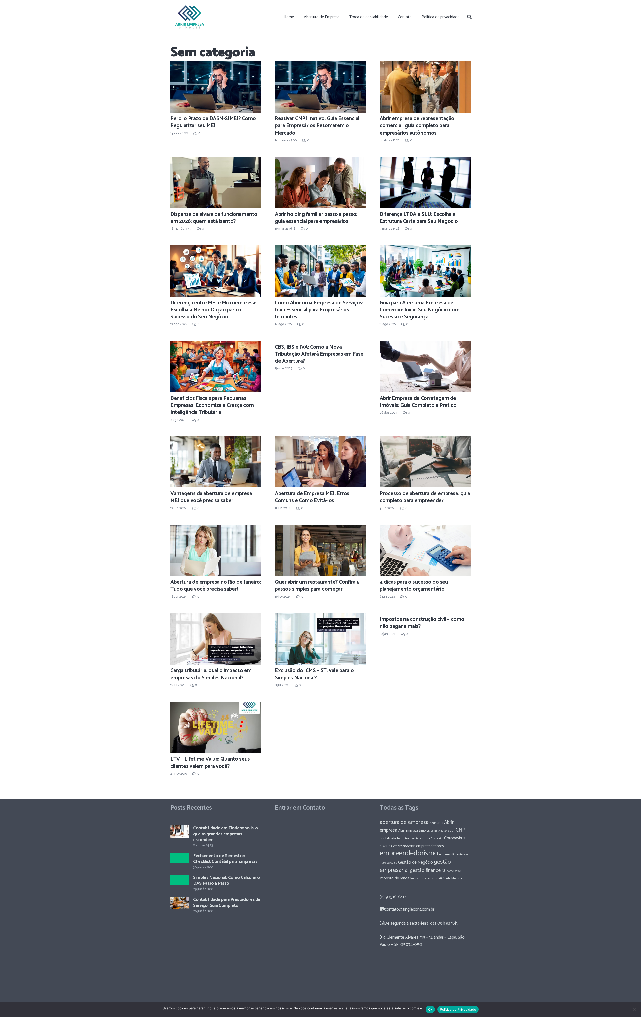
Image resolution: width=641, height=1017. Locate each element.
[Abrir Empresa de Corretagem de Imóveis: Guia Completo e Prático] (425, 366)
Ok (430, 1009)
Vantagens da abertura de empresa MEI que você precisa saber (211, 497)
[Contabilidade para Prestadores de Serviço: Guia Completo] (179, 903)
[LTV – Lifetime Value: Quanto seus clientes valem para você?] (215, 727)
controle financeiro (431, 838)
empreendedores (430, 846)
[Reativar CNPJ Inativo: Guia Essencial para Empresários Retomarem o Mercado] (320, 86)
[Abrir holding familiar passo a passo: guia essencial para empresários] (320, 182)
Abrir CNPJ (436, 823)
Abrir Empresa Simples (414, 830)
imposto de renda (394, 878)
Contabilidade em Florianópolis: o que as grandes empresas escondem (225, 834)
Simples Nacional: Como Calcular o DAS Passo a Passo (226, 880)
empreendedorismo (409, 853)
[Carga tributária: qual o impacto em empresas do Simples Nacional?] (215, 638)
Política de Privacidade (458, 1009)
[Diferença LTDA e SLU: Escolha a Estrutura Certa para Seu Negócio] (425, 182)
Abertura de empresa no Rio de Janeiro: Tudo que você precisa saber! (215, 586)
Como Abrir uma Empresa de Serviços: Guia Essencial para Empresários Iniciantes (319, 309)
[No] (634, 1009)
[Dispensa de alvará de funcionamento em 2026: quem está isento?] (215, 182)
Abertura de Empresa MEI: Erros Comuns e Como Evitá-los (312, 497)
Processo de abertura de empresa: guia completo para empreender (425, 497)
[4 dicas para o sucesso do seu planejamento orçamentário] (425, 550)
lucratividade (442, 878)
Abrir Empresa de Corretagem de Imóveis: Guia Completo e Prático (418, 402)
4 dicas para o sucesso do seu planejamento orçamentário (414, 586)
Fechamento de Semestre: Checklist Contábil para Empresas (225, 858)
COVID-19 (386, 846)
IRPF (430, 878)
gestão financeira (428, 870)
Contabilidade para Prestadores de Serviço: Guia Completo (226, 902)
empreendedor (404, 846)
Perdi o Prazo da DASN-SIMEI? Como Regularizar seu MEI (213, 122)
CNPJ (461, 830)
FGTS (467, 854)
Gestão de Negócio (415, 862)
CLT (452, 830)
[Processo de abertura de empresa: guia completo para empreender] (425, 461)
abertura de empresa (404, 822)
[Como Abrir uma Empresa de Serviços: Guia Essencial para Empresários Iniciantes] (320, 271)
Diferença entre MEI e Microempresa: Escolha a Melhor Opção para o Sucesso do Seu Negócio (213, 309)
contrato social (410, 838)
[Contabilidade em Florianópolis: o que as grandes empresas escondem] (179, 831)
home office (454, 871)
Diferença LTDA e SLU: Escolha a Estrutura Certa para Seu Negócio (419, 218)
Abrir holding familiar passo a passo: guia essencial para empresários (316, 218)
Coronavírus (454, 838)
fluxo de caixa (388, 862)
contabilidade (390, 838)
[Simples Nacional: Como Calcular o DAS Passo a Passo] (179, 880)
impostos (416, 878)
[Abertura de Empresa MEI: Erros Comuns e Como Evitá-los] (320, 461)
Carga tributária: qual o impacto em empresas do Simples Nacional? (211, 674)
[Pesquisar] (469, 17)
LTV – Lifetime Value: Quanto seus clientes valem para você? (210, 763)
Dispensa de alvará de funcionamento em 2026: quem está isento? (213, 218)
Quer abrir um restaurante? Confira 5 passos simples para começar (317, 586)
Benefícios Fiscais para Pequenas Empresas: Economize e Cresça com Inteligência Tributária (212, 405)
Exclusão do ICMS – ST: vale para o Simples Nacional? (314, 674)
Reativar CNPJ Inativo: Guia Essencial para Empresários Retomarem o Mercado (317, 125)
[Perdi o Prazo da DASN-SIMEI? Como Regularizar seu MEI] (215, 86)
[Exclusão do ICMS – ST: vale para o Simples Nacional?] (320, 638)
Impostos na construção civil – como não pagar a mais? (422, 623)
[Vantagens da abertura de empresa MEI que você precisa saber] (215, 461)
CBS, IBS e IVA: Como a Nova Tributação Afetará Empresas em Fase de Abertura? (319, 354)
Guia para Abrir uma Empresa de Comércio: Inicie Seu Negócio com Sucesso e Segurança (419, 309)
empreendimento (451, 854)
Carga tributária (440, 831)
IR (425, 878)
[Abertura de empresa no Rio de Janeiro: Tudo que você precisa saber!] (215, 550)
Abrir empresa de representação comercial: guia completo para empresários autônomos (417, 125)
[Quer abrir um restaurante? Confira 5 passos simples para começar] (320, 550)
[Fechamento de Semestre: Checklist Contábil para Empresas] (179, 858)
